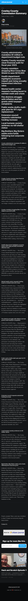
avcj (2, 8)
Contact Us (4, 524)
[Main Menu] (26, 2)
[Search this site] (23, 2)
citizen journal (6, 2)
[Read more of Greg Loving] (3, 21)
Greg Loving (5, 24)
